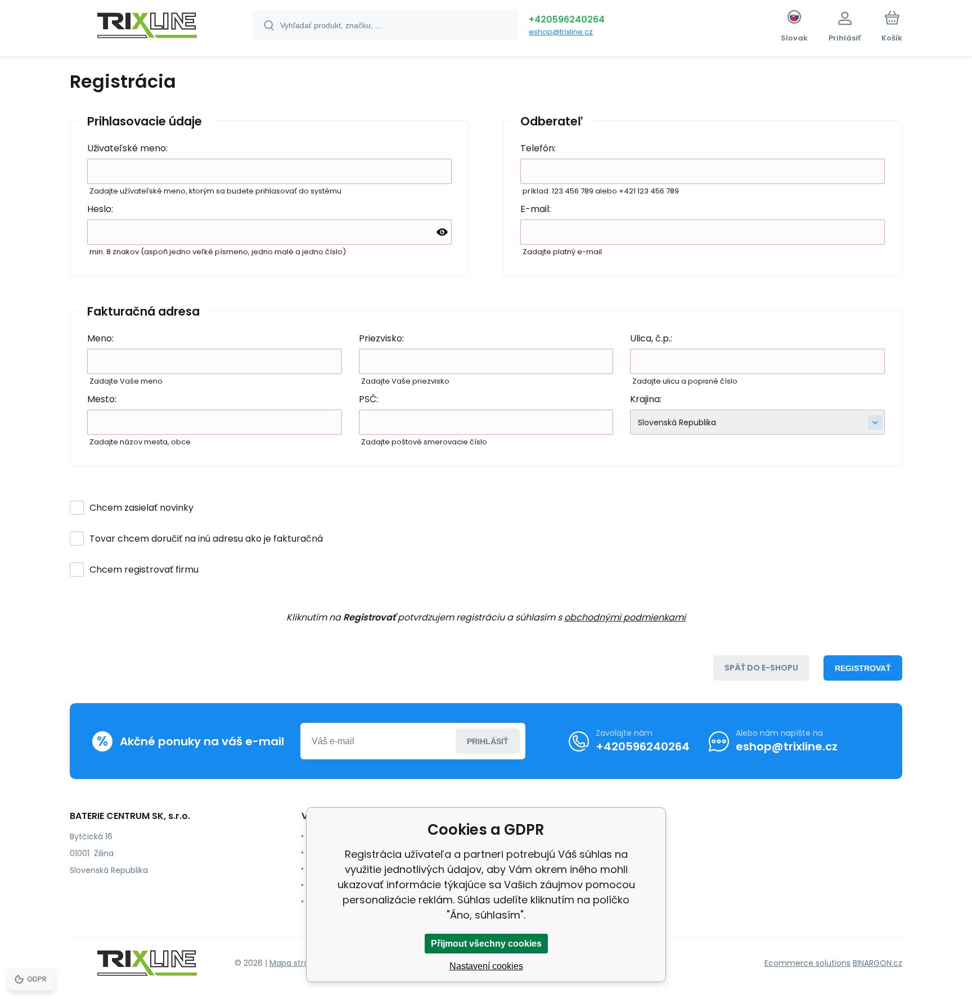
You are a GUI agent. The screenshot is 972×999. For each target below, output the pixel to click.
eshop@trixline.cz (561, 31)
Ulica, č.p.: (651, 338)
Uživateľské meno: (127, 148)
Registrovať (863, 668)
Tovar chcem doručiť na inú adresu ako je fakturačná (206, 538)
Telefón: (538, 148)
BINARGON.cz (877, 963)
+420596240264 (567, 19)
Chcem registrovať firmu (144, 569)
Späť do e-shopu (761, 667)
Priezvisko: (381, 338)
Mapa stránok (296, 963)
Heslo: (100, 208)
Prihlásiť (487, 741)
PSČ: (368, 399)
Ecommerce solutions (807, 963)
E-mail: (535, 208)
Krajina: (646, 399)
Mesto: (101, 399)
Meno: (100, 338)
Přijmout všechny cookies (486, 943)
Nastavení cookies (486, 966)
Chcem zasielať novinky (141, 507)
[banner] (147, 27)
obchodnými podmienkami (625, 617)
